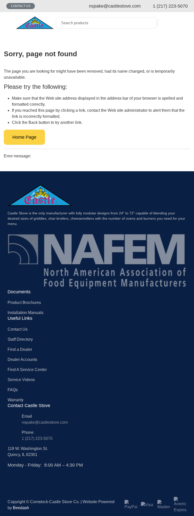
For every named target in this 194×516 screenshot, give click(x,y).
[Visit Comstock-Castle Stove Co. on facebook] (10, 471)
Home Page (24, 137)
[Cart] (173, 23)
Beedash (21, 508)
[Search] (149, 22)
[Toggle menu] (9, 23)
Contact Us (20, 6)
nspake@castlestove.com (45, 422)
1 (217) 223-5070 (37, 438)
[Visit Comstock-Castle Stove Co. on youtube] (22, 471)
